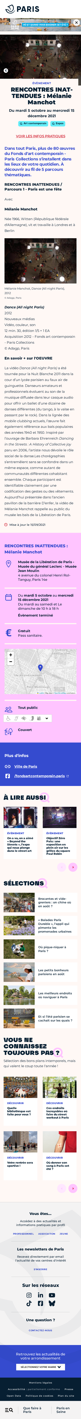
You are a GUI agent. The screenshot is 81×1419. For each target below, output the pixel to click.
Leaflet (41, 693)
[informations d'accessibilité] (27, 718)
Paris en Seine (63, 1410)
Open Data (14, 1395)
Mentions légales (40, 1382)
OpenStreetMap (60, 693)
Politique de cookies (39, 1395)
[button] (40, 667)
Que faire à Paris (32, 1410)
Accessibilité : (34, 1389)
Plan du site (66, 1395)
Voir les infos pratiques (40, 136)
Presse (69, 1389)
